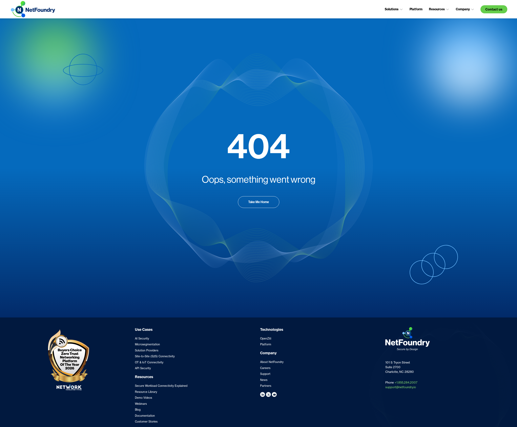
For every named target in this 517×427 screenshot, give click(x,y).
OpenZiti (265, 338)
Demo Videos (143, 397)
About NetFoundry (272, 362)
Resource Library (146, 391)
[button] (393, 9)
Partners (265, 385)
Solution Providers (146, 350)
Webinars (141, 403)
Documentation (145, 415)
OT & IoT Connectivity (149, 362)
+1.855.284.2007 (406, 382)
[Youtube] (274, 394)
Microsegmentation (147, 344)
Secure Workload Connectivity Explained (161, 385)
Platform (265, 344)
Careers (265, 368)
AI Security (142, 338)
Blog (138, 409)
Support (265, 373)
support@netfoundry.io (400, 387)
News (263, 380)
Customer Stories (146, 421)
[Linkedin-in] (262, 394)
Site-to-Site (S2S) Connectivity (155, 356)
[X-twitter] (268, 394)
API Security (143, 368)
